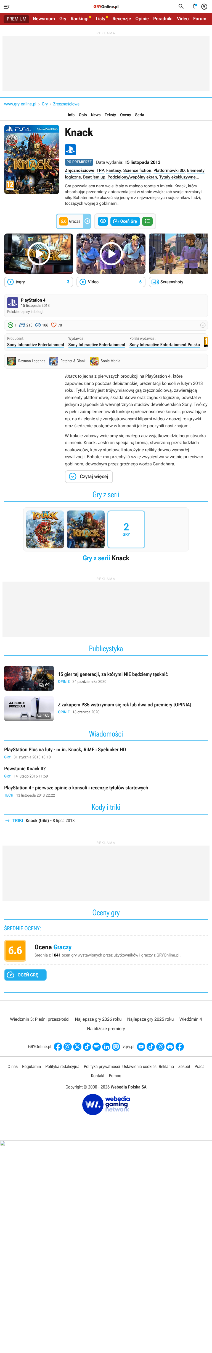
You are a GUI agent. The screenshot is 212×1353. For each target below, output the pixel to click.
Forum (199, 19)
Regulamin (31, 1066)
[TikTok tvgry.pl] (151, 1047)
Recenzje (122, 19)
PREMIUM (16, 19)
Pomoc (115, 1075)
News (95, 114)
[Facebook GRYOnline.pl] (58, 1047)
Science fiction (137, 170)
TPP (100, 170)
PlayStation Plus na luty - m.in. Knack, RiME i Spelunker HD (106, 753)
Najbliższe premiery (106, 1028)
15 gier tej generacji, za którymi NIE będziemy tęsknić (106, 678)
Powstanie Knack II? (106, 772)
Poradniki (163, 19)
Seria (139, 114)
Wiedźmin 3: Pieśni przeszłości (39, 1019)
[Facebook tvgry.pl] (180, 1047)
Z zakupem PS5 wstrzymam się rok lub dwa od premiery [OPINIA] (106, 708)
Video (183, 19)
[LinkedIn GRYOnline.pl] (106, 1047)
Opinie (142, 19)
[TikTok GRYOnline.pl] (87, 1047)
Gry (62, 19)
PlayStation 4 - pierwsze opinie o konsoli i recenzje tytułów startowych (106, 792)
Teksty (110, 114)
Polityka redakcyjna (62, 1066)
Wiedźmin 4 (190, 1019)
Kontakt (97, 1075)
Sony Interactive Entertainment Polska (164, 344)
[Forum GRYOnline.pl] (116, 1047)
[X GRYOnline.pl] (77, 1047)
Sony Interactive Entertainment (35, 344)
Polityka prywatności (102, 1066)
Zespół (184, 1066)
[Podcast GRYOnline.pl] (96, 1047)
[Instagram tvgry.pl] (160, 1047)
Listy (100, 19)
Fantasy (113, 170)
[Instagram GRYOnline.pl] (67, 1047)
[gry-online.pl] (106, 6)
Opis (83, 114)
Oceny (125, 114)
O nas (12, 1066)
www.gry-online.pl (20, 104)
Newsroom (44, 19)
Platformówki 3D (169, 170)
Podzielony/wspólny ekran (132, 177)
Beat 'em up (94, 177)
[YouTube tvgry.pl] (141, 1047)
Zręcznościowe (66, 104)
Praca (200, 1066)
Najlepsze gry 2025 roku (150, 1019)
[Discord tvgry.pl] (170, 1047)
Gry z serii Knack (106, 536)
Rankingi (80, 19)
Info (71, 114)
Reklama (166, 1066)
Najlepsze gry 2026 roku (98, 1019)
